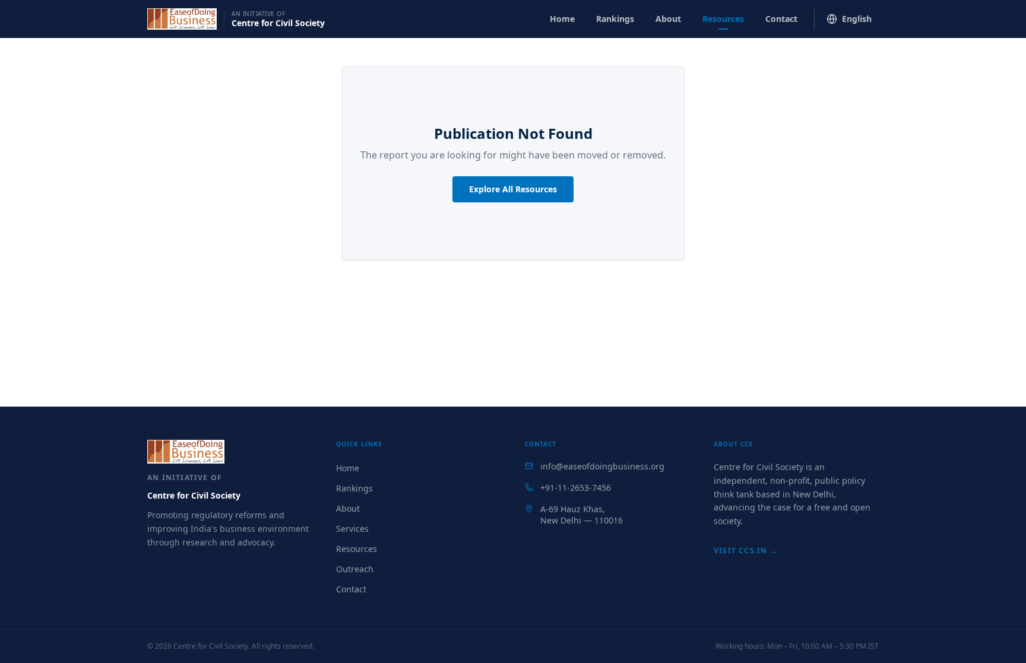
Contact (781, 18)
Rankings (615, 18)
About (668, 18)
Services (352, 528)
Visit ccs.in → (746, 550)
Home (562, 18)
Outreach (354, 569)
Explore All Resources (513, 189)
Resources (723, 18)
